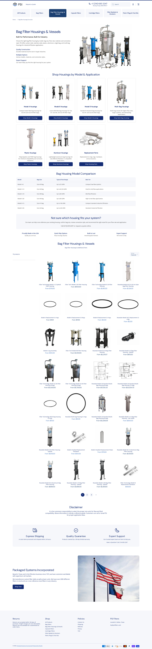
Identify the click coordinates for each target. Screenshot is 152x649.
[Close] (100, 304)
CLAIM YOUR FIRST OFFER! (76, 341)
